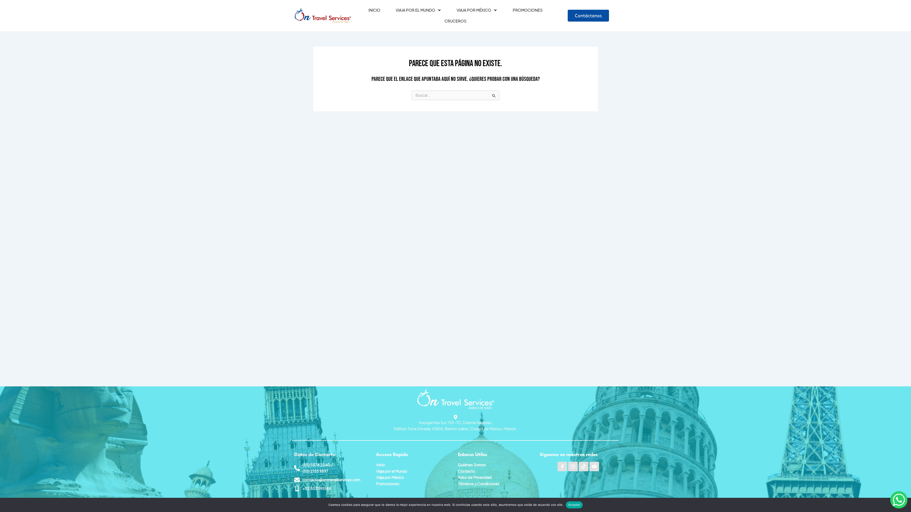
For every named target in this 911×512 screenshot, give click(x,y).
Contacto (466, 471)
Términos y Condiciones (478, 483)
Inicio (374, 10)
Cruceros (455, 20)
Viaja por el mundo (415, 10)
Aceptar (574, 505)
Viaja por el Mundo (391, 471)
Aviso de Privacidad (475, 477)
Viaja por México (474, 10)
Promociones (528, 10)
